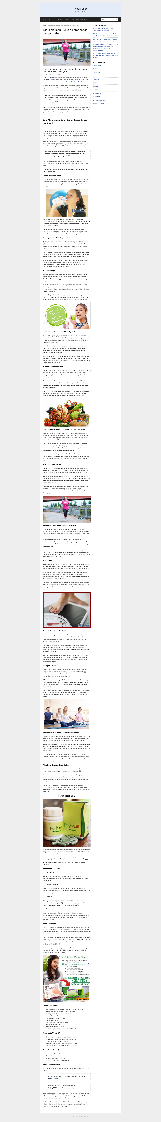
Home (44, 19)
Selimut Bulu (96, 89)
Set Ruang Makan (98, 93)
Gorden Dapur (97, 65)
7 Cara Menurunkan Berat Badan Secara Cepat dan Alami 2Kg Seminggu (65, 70)
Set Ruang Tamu (97, 96)
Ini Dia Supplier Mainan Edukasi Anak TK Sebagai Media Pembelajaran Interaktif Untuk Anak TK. (105, 55)
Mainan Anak (96, 86)
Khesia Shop (80, 8)
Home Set (95, 75)
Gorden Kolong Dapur (99, 69)
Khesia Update (47, 74)
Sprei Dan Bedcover (98, 103)
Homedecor (96, 79)
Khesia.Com (47, 77)
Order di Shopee (63, 19)
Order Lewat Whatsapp (79, 19)
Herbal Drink (96, 72)
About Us (52, 19)
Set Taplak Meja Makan (99, 100)
